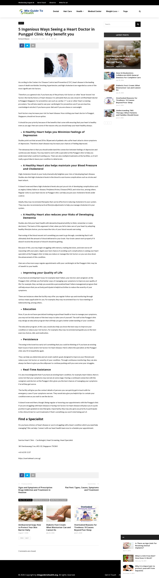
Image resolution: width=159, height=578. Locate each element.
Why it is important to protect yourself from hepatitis (145, 568)
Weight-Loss (111, 11)
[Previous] (105, 123)
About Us (52, 2)
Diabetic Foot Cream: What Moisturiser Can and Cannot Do (58, 527)
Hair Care (67, 11)
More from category (58, 500)
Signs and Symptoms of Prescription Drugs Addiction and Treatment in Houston (35, 490)
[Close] (123, 537)
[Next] (109, 123)
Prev (22, 538)
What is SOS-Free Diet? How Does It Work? (145, 557)
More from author (41, 500)
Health (79, 11)
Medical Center (94, 11)
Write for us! (63, 2)
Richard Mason (23, 39)
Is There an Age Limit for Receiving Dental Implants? (146, 545)
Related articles (25, 500)
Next (27, 538)
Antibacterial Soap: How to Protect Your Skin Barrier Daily (29, 527)
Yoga (125, 11)
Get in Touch (41, 2)
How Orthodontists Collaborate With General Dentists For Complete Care (128, 75)
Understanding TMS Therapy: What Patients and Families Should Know (127, 112)
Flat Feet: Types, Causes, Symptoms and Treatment (82, 488)
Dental (56, 11)
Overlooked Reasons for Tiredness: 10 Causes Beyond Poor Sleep (85, 527)
